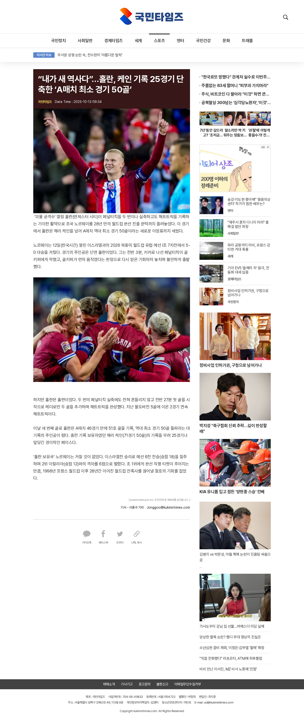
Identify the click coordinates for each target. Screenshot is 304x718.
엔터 (180, 40)
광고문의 (145, 684)
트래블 (247, 40)
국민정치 (58, 40)
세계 (138, 40)
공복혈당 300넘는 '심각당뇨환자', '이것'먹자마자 (236, 102)
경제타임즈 (113, 40)
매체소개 (109, 684)
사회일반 (85, 40)
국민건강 (203, 40)
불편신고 (162, 684)
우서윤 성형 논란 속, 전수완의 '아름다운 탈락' (89, 55)
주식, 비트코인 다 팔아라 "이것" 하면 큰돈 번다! (236, 94)
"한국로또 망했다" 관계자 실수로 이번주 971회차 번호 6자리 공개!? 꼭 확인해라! (236, 76)
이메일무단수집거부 (187, 684)
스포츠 (159, 40)
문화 (226, 40)
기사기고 (127, 684)
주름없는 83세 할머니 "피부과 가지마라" (234, 85)
